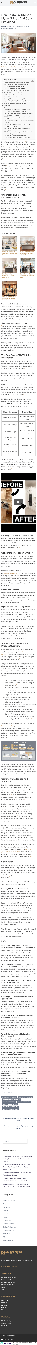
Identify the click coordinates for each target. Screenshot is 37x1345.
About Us (4, 1300)
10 (16, 684)
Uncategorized (8, 1240)
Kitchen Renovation (7, 1284)
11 (16, 689)
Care (4, 1204)
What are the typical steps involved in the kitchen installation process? (20, 133)
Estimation (6, 1207)
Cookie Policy (6, 1323)
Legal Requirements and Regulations (17, 99)
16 (17, 924)
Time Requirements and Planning (15, 88)
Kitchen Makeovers (9, 1227)
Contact (4, 1307)
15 (30, 895)
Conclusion (7, 105)
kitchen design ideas (9, 1102)
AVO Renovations (9, 26)
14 (9, 877)
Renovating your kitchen (10, 1106)
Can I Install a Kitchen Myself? (13, 93)
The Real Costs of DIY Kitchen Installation (17, 90)
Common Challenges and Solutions (15, 103)
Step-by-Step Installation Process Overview (17, 101)
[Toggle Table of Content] (32, 80)
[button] (2, 2)
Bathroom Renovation (8, 1282)
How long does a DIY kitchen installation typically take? (20, 121)
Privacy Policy (6, 1321)
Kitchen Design (8, 1220)
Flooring (5, 1210)
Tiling (4, 1237)
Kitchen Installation (8, 28)
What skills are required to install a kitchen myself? (18, 129)
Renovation (6, 1234)
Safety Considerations (13, 97)
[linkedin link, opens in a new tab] (11, 1339)
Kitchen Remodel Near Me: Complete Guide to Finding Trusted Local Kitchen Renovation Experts (18, 1159)
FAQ (5, 107)
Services (4, 1305)
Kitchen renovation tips (10, 1104)
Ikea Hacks (6, 1214)
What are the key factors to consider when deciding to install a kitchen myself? (18, 110)
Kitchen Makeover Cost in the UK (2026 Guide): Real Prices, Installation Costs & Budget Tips (16, 1167)
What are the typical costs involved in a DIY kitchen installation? (18, 125)
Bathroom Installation (10, 1200)
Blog (2, 1310)
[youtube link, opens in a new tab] (8, 1339)
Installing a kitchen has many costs (13, 67)
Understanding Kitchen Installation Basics (17, 82)
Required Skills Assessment (14, 95)
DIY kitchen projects (25, 1097)
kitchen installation (10, 573)
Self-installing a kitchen (10, 1109)
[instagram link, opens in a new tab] (5, 1339)
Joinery (5, 1217)
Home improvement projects (11, 1099)
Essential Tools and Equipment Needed (17, 84)
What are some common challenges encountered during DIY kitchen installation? (18, 136)
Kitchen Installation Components (15, 86)
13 (13, 808)
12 (27, 789)
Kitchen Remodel (8, 1230)
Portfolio (4, 1303)
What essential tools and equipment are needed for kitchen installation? (19, 114)
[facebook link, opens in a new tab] (2, 1339)
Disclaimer (4, 1325)
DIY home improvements (9, 1097)
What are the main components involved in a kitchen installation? (18, 118)
